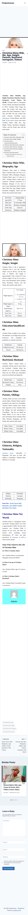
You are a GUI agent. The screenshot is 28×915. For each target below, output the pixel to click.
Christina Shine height (8, 725)
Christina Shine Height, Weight (12, 139)
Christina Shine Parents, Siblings (13, 147)
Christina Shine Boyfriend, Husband (14, 145)
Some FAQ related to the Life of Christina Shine (14, 155)
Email (5, 849)
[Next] (23, 782)
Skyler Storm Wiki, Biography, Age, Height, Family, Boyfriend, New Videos (12, 506)
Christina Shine (7, 453)
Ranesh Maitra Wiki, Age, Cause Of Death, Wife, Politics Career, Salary (13, 787)
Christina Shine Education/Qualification (10, 142)
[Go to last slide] (4, 782)
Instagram (15, 537)
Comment (6, 820)
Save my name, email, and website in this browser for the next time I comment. (14, 862)
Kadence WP (17, 910)
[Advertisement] (14, 22)
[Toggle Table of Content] (22, 135)
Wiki (3, 50)
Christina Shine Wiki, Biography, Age (14, 137)
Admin (5, 62)
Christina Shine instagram (9, 728)
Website (5, 857)
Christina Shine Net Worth (11, 152)
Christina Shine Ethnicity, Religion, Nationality (13, 149)
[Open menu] (24, 3)
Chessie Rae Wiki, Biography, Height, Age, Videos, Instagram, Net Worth (21, 746)
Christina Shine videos (8, 731)
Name (5, 842)
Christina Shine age (8, 722)
